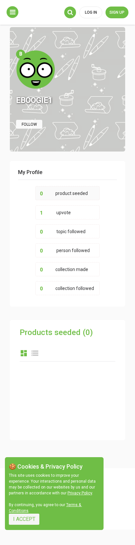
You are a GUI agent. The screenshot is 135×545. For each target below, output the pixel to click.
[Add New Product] (12, 12)
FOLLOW (29, 124)
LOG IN (91, 12)
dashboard (24, 353)
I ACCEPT (24, 519)
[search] (70, 12)
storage (35, 353)
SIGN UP (117, 12)
